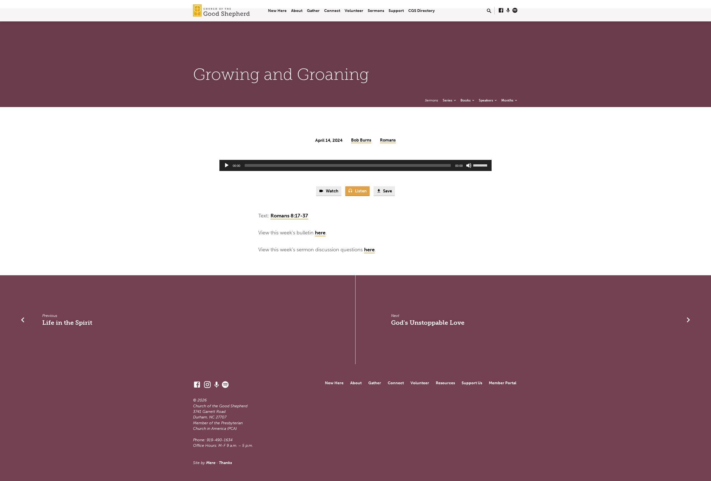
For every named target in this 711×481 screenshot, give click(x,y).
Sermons (376, 10)
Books (465, 100)
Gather (313, 10)
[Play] (226, 165)
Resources (445, 383)
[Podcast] (508, 10)
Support (396, 10)
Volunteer (354, 10)
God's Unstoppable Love (427, 322)
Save (387, 191)
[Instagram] (207, 385)
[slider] (481, 165)
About (296, 10)
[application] (355, 165)
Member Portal (502, 383)
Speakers (486, 100)
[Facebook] (501, 10)
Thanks (225, 462)
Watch (331, 191)
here (320, 233)
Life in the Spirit (67, 322)
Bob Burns (361, 140)
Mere (211, 462)
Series (448, 100)
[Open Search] (489, 11)
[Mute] (469, 165)
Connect (332, 10)
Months (507, 100)
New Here (277, 10)
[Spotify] (515, 10)
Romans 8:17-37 (289, 216)
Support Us (472, 383)
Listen (360, 191)
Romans (388, 140)
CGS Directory (421, 10)
